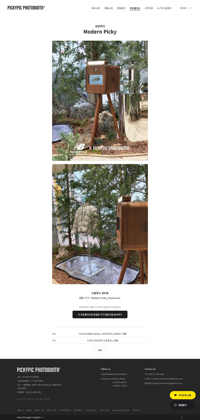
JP (188, 8)
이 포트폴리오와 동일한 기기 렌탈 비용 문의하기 (100, 314)
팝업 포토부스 (78, 410)
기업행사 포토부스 (65, 410)
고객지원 (149, 8)
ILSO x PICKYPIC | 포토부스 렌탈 (102, 340)
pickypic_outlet (120, 385)
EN (191, 8)
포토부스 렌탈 (39, 410)
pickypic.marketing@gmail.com (167, 383)
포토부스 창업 (104, 410)
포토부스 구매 (51, 410)
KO (184, 8)
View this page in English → (30, 417)
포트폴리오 (135, 8)
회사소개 (96, 8)
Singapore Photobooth (121, 410)
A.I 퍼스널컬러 (164, 8)
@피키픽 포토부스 (120, 374)
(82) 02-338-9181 (33, 392)
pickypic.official (118, 378)
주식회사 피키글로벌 (30, 377)
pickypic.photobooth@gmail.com (167, 378)
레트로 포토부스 (91, 410)
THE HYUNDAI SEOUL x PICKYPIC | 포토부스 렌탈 (103, 333)
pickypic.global (120, 382)
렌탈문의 (121, 8)
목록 (100, 350)
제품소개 (108, 8)
